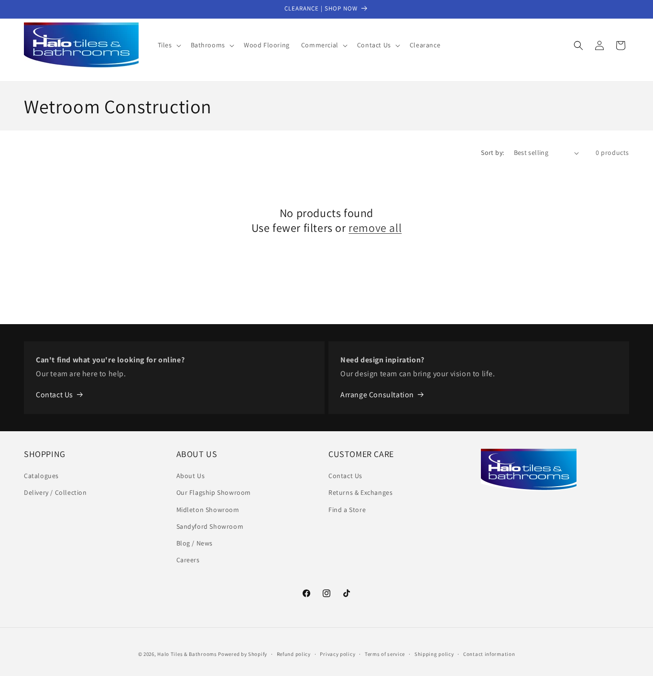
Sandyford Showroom (210, 526)
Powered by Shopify (242, 654)
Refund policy (294, 653)
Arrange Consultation (377, 395)
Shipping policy (434, 653)
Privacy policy (337, 653)
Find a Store (347, 509)
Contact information (489, 653)
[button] (168, 45)
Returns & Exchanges (360, 493)
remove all (375, 227)
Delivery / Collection (55, 493)
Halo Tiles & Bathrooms (187, 654)
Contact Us (54, 395)
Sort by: (492, 152)
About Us (190, 475)
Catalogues (41, 475)
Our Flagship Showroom (213, 493)
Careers (188, 560)
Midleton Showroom (207, 509)
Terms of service (385, 653)
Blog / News (194, 543)
